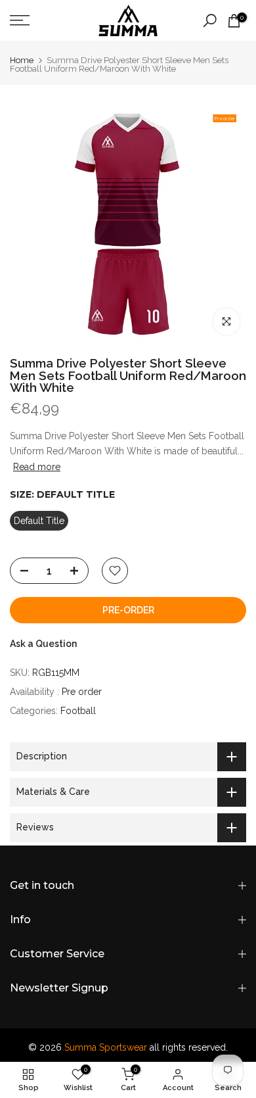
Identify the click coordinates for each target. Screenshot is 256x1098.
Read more (36, 467)
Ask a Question (43, 643)
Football (78, 710)
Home (21, 60)
